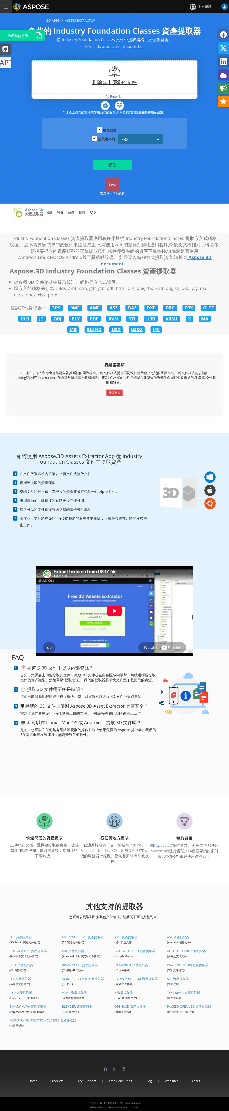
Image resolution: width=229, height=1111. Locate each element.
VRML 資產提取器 (74, 992)
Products (57, 1081)
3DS (56, 308)
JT (41, 319)
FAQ (92, 212)
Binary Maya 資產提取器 (28, 1006)
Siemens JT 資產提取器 (131, 965)
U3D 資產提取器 (20, 992)
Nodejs (5, 63)
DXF (151, 308)
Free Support (86, 1081)
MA (204, 319)
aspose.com (110, 46)
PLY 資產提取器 (20, 979)
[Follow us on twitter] (114, 1067)
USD (116, 329)
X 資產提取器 (123, 992)
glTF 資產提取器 (21, 965)
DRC (170, 308)
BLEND (94, 329)
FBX (124, 139)
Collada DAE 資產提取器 (28, 951)
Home (33, 1081)
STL (132, 319)
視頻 (82, 212)
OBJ (57, 319)
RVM (113, 319)
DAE (132, 308)
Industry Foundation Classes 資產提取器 (42, 1020)
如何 (71, 212)
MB (73, 329)
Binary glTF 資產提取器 (80, 965)
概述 (50, 212)
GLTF (208, 308)
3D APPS (53, 20)
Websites (171, 1081)
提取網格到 (106, 139)
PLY (76, 319)
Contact (135, 1107)
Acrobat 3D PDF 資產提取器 (83, 979)
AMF (95, 308)
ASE (114, 308)
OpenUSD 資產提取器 (130, 1006)
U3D (150, 319)
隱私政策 (157, 112)
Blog (148, 1081)
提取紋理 (110, 130)
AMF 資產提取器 (126, 937)
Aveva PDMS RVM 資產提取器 (136, 979)
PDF (94, 319)
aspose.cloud (135, 46)
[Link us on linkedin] (123, 1067)
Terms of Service (118, 1107)
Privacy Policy (97, 1107)
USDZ (137, 329)
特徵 (60, 212)
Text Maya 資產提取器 (183, 992)
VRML (171, 319)
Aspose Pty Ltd (98, 1103)
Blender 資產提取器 (77, 1006)
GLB (25, 319)
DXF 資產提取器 (73, 951)
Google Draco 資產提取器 (134, 951)
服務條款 (141, 112)
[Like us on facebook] (106, 1067)
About (195, 1081)
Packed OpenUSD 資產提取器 (189, 1006)
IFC (156, 329)
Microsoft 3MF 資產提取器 (83, 937)
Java (112, 184)
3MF (75, 308)
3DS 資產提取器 (20, 937)
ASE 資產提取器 (178, 937)
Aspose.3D (34, 210)
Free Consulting (120, 1081)
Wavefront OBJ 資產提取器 (187, 965)
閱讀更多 (114, 393)
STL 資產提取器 (178, 979)
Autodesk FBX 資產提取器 (186, 951)
